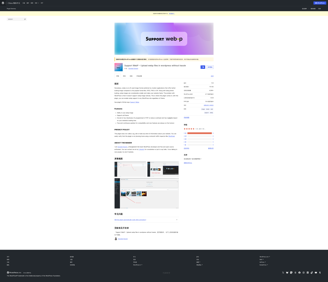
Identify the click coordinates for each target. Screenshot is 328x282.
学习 (134, 256)
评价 (124, 76)
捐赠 (198, 262)
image (203, 109)
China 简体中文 (27, 272)
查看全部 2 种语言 (209, 105)
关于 (8, 256)
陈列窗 (72, 256)
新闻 (8, 259)
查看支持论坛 (188, 163)
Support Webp (134, 102)
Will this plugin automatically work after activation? (130, 220)
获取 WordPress (320, 3)
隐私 (8, 265)
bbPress (263, 262)
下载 (203, 67)
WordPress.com (265, 256)
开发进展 (139, 76)
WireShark (171, 136)
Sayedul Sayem (133, 68)
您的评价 (186, 148)
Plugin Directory (11, 8)
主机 (8, 262)
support (207, 112)
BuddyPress (264, 265)
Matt (262, 259)
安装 (131, 76)
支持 (212, 76)
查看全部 (211, 148)
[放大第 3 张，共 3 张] (176, 180)
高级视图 (186, 117)
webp (211, 112)
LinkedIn (141, 149)
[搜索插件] (25, 19)
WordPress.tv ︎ (137, 265)
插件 (71, 262)
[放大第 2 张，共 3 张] (176, 164)
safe (212, 109)
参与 (197, 256)
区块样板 (72, 265)
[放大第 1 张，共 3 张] (144, 164)
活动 (197, 259)
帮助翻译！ (172, 13)
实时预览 (210, 67)
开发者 (135, 262)
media (207, 109)
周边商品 (199, 265)
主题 (71, 259)
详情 (117, 76)
